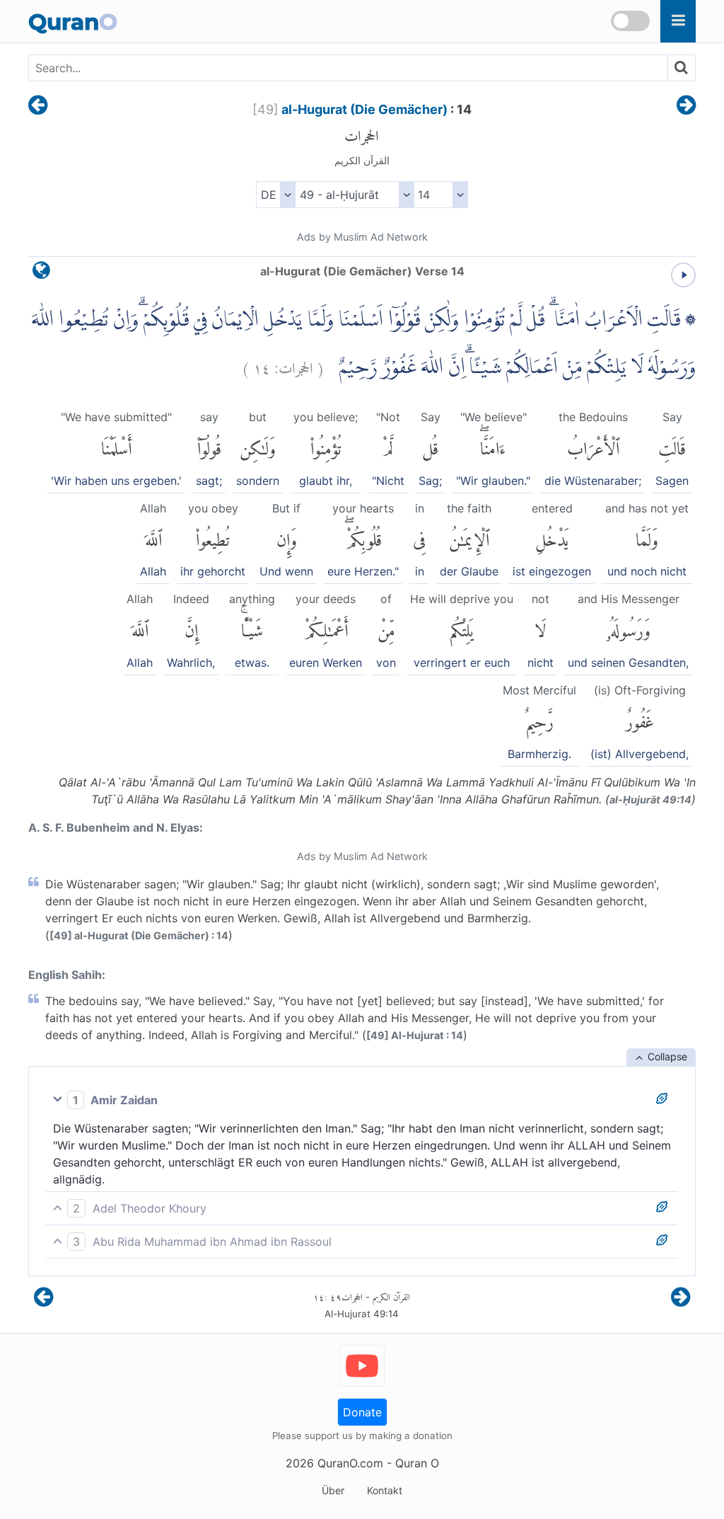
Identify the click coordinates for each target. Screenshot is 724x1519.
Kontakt (384, 1490)
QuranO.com (350, 1463)
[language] (41, 274)
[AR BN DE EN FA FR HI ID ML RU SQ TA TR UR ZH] (275, 194)
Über (333, 1490)
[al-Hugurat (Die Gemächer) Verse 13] (37, 106)
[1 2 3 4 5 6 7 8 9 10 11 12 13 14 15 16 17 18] (441, 194)
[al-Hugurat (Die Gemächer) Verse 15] (686, 106)
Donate (362, 1412)
